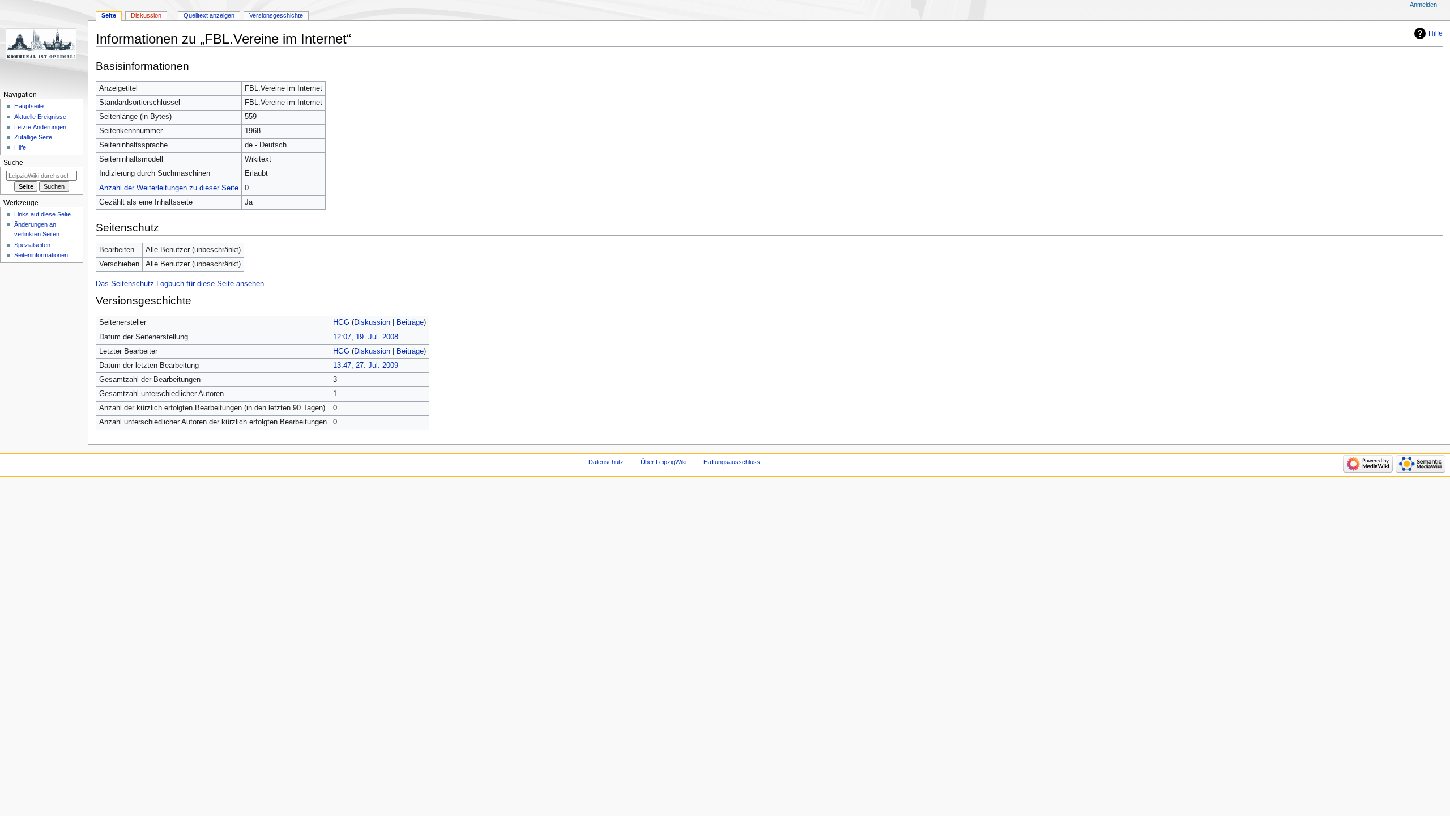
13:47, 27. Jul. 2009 (365, 365)
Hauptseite (29, 106)
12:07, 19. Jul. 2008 (365, 337)
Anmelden (1423, 4)
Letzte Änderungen (40, 127)
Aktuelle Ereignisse (40, 116)
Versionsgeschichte (276, 15)
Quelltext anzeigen (209, 15)
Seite (108, 15)
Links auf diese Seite (42, 214)
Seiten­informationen (41, 255)
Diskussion (372, 322)
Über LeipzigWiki (663, 461)
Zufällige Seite (33, 137)
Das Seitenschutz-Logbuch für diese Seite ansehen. (181, 284)
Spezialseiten (32, 244)
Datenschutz (606, 461)
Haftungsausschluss (731, 461)
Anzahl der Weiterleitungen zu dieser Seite (168, 188)
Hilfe (1435, 33)
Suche (13, 162)
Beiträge (410, 322)
